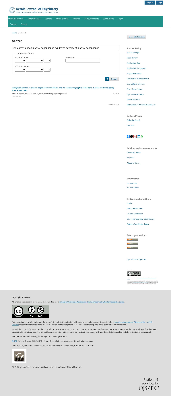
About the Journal (15, 19)
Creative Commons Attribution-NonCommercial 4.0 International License (91, 302)
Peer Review (132, 58)
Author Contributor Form (138, 224)
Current (48, 19)
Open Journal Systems (136, 259)
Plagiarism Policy (134, 73)
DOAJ (14, 341)
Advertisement (133, 99)
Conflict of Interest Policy (138, 78)
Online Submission (135, 213)
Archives (76, 19)
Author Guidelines (135, 208)
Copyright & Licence (136, 84)
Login (120, 19)
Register (150, 2)
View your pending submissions (140, 219)
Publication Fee (133, 63)
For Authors (132, 183)
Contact (13, 24)
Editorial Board (34, 19)
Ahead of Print (62, 19)
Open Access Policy (135, 94)
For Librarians (133, 187)
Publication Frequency (136, 68)
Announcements (91, 19)
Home (14, 33)
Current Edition (134, 152)
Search (24, 24)
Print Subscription (135, 89)
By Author (69, 57)
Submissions (108, 19)
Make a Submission (137, 37)
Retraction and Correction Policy (141, 105)
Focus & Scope (133, 52)
